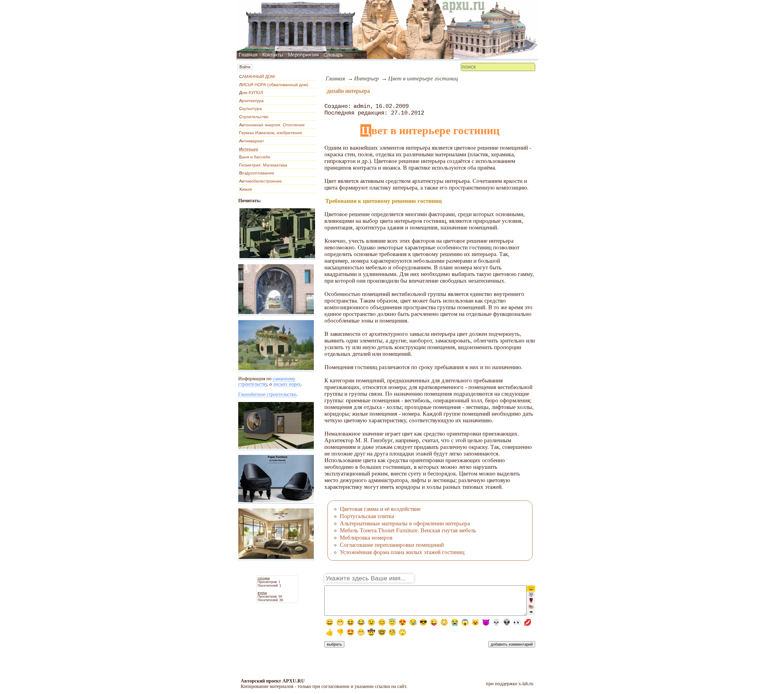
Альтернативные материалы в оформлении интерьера (405, 523)
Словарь (333, 54)
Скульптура (250, 108)
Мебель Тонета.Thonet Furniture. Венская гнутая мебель (408, 530)
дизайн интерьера (348, 91)
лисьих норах (287, 384)
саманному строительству (266, 381)
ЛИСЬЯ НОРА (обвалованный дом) (273, 84)
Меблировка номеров (366, 537)
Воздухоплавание (256, 172)
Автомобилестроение (260, 181)
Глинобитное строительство (267, 394)
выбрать (334, 644)
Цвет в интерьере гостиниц (423, 78)
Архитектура (251, 100)
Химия (245, 189)
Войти (244, 67)
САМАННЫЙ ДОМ (257, 76)
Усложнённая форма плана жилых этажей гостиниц (402, 552)
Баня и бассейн (254, 156)
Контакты (272, 54)
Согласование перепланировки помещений (392, 545)
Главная (248, 54)
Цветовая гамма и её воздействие (380, 509)
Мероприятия (303, 54)
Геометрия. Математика (263, 165)
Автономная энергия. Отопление (272, 124)
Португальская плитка (367, 516)
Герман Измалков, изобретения (270, 132)
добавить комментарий (512, 644)
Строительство (253, 116)
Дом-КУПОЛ (251, 92)
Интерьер (248, 149)
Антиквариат (251, 140)
